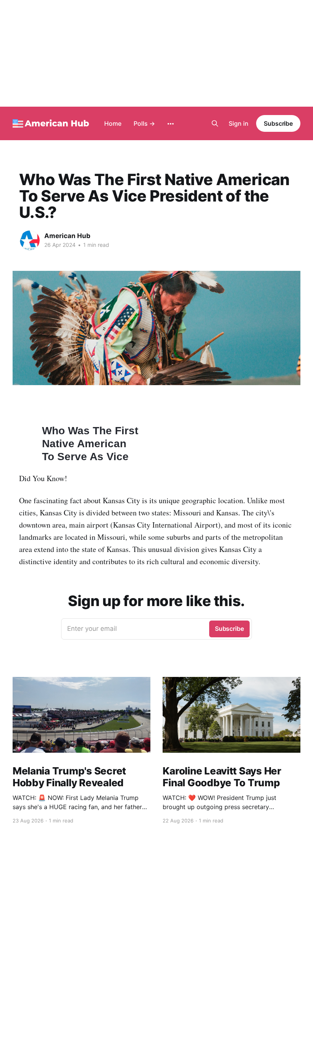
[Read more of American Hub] (29, 240)
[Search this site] (215, 123)
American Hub (67, 236)
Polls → (144, 123)
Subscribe (278, 123)
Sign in (238, 123)
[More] (170, 124)
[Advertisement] (156, 53)
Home (112, 123)
